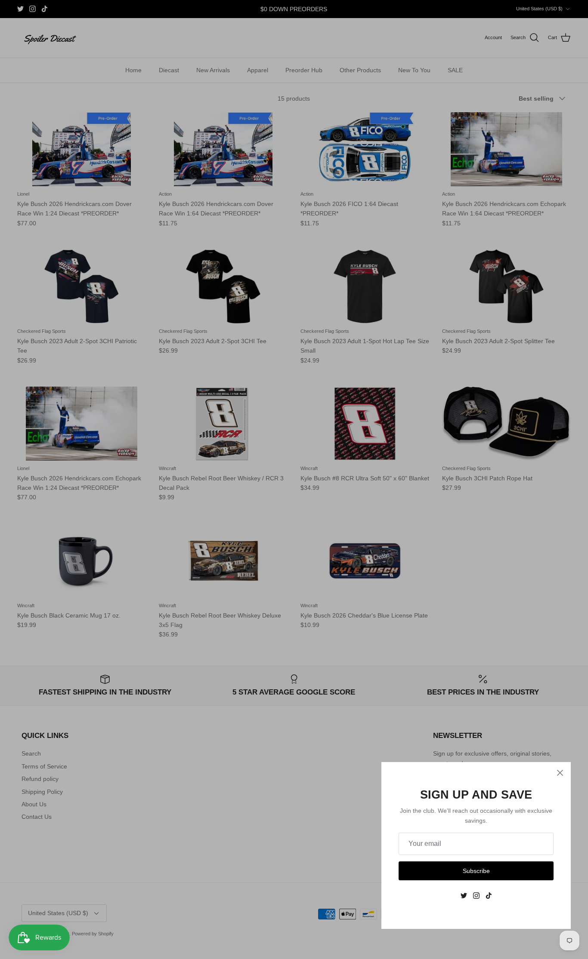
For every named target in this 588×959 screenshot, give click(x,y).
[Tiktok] (489, 895)
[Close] (560, 772)
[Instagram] (476, 895)
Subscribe (476, 870)
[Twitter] (464, 895)
